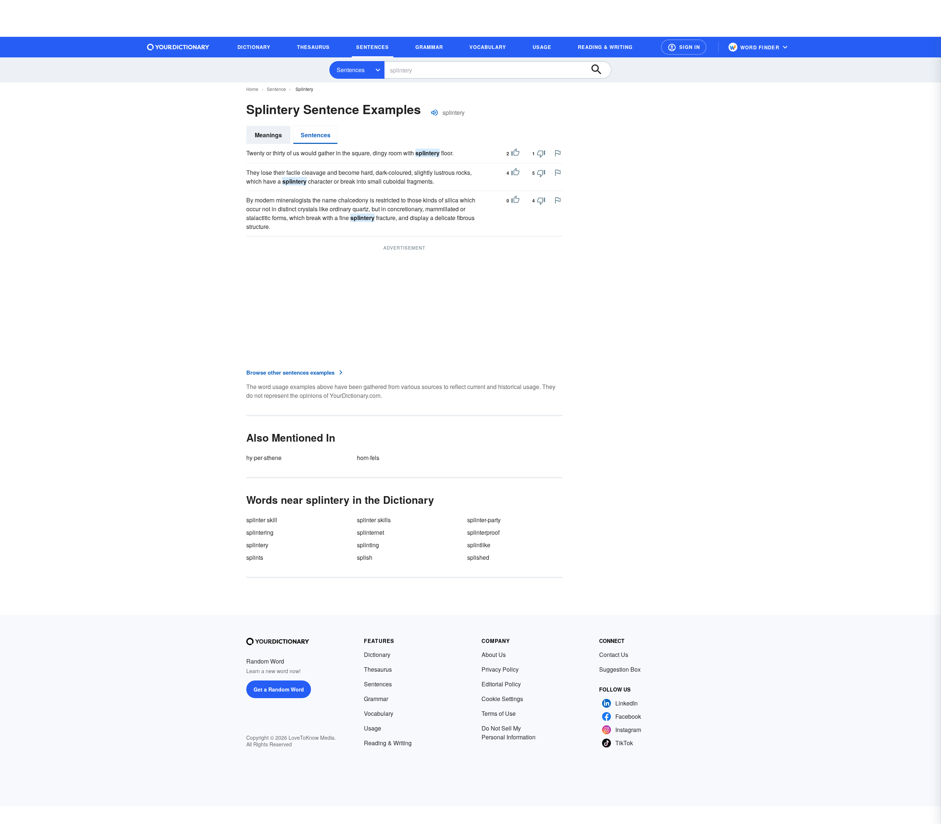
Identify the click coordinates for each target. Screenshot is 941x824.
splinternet (370, 532)
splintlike (478, 545)
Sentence (276, 89)
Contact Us (613, 654)
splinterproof (483, 532)
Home (252, 89)
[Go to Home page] (178, 47)
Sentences (351, 70)
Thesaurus (378, 669)
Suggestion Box (620, 669)
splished (478, 557)
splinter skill (261, 520)
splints (254, 557)
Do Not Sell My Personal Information (509, 732)
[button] (683, 47)
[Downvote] (541, 153)
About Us (494, 654)
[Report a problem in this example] (557, 153)
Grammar (376, 698)
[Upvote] (515, 153)
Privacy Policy (500, 669)
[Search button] (600, 70)
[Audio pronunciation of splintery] (434, 112)
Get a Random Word (279, 689)
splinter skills (374, 520)
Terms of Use (499, 713)
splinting (368, 545)
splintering (259, 532)
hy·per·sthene (264, 457)
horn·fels (368, 457)
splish (364, 557)
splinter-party (484, 520)
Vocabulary (378, 713)
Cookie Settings (502, 698)
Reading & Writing (388, 743)
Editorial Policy (501, 684)
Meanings (268, 135)
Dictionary (377, 654)
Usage (372, 728)
